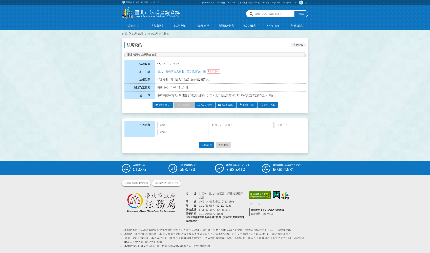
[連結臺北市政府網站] (285, 195)
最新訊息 (133, 25)
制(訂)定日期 (142, 87)
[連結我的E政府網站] (276, 195)
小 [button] (296, 3)
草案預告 (250, 25)
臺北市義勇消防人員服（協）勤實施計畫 (181, 71)
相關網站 (297, 25)
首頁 (124, 33)
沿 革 (144, 95)
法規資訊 (137, 33)
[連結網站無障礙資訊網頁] (260, 195)
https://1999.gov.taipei (214, 209)
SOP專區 (265, 3)
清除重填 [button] (223, 144)
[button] (298, 45)
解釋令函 (203, 25)
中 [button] (301, 2)
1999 (201, 201)
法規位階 (144, 79)
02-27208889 (225, 201)
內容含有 (144, 124)
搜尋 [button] (301, 14)
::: (2, 31)
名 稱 (144, 71)
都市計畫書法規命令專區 (249, 3)
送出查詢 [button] (206, 144)
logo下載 (276, 3)
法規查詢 (180, 25)
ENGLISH (231, 3)
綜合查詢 (273, 25)
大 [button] (306, 2)
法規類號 (144, 64)
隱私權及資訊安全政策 (166, 183)
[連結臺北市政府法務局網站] (151, 202)
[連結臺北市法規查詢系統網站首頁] (151, 13)
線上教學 (287, 3)
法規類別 (157, 25)
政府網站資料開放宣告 (136, 183)
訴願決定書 (226, 25)
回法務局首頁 (208, 3)
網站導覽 (221, 3)
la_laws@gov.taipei (211, 213)
